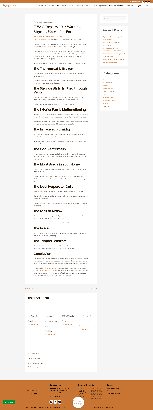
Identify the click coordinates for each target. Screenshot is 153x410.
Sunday (81, 398)
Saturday (81, 396)
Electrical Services (108, 88)
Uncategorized (107, 106)
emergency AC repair (51, 268)
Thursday (82, 393)
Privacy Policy (63, 407)
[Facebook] (143, 2)
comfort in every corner (47, 270)
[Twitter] (146, 2)
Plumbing (105, 103)
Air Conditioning (39, 36)
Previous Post (30, 288)
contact (40, 137)
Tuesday (81, 390)
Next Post (93, 288)
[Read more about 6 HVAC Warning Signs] (69, 306)
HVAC (104, 94)
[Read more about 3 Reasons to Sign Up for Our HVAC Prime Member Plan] (35, 344)
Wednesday (82, 391)
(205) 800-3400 (144, 6)
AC (103, 80)
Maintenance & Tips (109, 100)
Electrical (105, 85)
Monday (81, 388)
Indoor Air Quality (108, 97)
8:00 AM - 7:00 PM (96, 396)
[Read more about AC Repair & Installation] (35, 306)
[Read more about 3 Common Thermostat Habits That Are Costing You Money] (52, 306)
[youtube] (149, 2)
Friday (81, 395)
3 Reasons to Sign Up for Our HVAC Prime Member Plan (35, 358)
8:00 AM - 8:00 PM (96, 388)
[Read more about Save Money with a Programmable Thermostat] (86, 306)
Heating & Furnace (108, 92)
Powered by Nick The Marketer (103, 407)
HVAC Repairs (59, 36)
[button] (36, 6)
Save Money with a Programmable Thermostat (86, 321)
